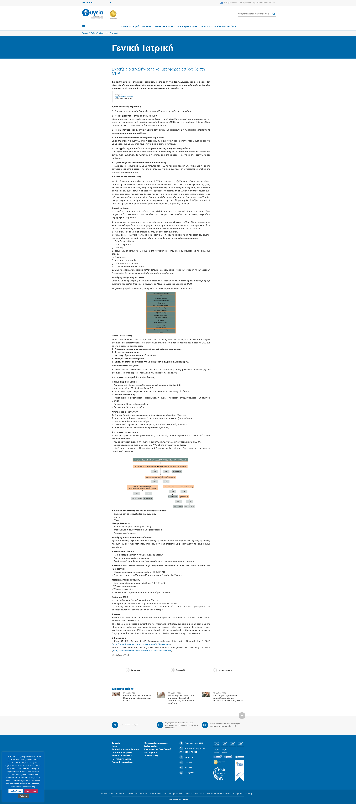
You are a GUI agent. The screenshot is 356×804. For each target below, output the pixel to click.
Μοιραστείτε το (226, 670)
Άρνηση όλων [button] (31, 791)
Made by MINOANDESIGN (178, 800)
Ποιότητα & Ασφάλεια (225, 27)
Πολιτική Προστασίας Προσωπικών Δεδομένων (184, 794)
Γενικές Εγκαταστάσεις (122, 762)
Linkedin (188, 763)
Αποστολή (180, 670)
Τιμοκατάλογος (151, 756)
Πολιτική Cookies (214, 794)
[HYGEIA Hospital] (92, 14)
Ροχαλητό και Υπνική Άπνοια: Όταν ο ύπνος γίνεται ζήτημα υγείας (137, 698)
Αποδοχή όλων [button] (16, 791)
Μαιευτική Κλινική (164, 27)
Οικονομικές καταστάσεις (156, 743)
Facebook (189, 757)
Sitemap (248, 794)
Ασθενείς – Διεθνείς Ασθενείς (125, 749)
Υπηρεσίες (146, 27)
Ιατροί (136, 27)
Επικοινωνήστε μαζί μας (266, 2)
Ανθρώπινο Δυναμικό (122, 756)
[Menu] (83, 26)
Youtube (188, 768)
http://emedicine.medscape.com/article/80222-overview (141, 644)
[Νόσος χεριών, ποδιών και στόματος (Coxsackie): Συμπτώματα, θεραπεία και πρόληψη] (161, 695)
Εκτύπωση (135, 670)
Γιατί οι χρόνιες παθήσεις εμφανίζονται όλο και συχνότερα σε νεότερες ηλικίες (228, 698)
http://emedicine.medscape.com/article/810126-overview (142, 651)
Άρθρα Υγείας (150, 746)
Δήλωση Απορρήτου (233, 794)
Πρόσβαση (247, 2)
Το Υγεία (116, 743)
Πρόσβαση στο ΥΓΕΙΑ (194, 743)
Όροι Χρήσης (155, 794)
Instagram (189, 773)
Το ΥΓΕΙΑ (124, 27)
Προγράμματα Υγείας (121, 759)
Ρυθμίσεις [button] (23, 796)
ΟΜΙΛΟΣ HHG (87, 3)
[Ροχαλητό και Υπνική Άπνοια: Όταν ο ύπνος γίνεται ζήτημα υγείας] (116, 694)
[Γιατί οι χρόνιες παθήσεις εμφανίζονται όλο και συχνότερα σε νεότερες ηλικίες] (206, 694)
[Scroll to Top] (241, 715)
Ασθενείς (206, 27)
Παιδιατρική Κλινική (187, 27)
